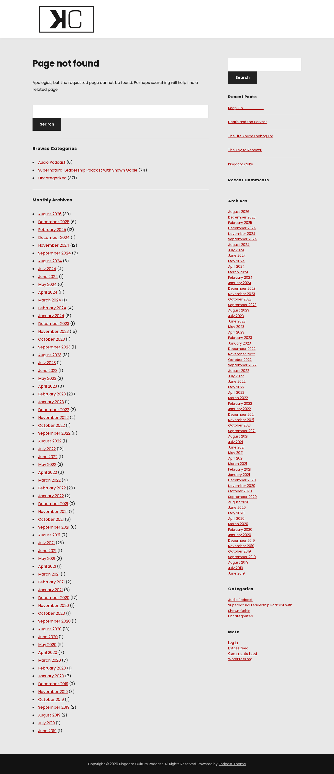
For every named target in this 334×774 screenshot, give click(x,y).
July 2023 (47, 363)
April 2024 (47, 292)
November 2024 (53, 245)
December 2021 (53, 504)
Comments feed (242, 653)
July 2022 (47, 449)
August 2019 (49, 715)
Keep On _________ (246, 107)
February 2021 (51, 582)
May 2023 (47, 378)
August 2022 (49, 441)
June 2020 (48, 637)
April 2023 (47, 386)
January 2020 (51, 676)
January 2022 (51, 496)
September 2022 (54, 433)
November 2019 (53, 691)
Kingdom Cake (240, 164)
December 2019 (53, 684)
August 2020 (50, 629)
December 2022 (53, 410)
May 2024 (47, 284)
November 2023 (53, 331)
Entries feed (238, 648)
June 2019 (47, 731)
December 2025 (53, 222)
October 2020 (51, 613)
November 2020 (53, 605)
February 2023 (52, 394)
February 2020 (52, 668)
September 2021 (53, 527)
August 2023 (49, 355)
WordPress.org (240, 659)
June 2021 (47, 551)
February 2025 (52, 229)
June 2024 (48, 276)
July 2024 (47, 269)
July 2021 (46, 543)
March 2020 (49, 660)
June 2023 (47, 370)
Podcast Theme (232, 764)
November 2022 (53, 417)
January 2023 (51, 402)
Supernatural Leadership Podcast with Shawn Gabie (87, 170)
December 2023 (53, 323)
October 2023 (51, 339)
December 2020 (53, 598)
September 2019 (53, 707)
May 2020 (47, 644)
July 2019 (46, 723)
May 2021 (46, 558)
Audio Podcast (52, 162)
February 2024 (52, 308)
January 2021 (50, 590)
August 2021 (49, 535)
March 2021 (49, 574)
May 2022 (47, 464)
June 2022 (47, 457)
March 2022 (49, 480)
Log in (233, 642)
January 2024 (51, 316)
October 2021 (51, 519)
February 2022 (52, 488)
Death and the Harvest (247, 121)
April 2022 (47, 472)
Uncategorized (52, 178)
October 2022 (51, 425)
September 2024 (54, 253)
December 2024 (54, 237)
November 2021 (53, 511)
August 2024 (50, 261)
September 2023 (54, 347)
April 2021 (47, 566)
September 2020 (54, 621)
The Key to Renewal (245, 150)
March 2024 (49, 300)
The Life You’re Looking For (250, 136)
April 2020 (47, 652)
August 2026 (50, 214)
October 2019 (51, 699)
